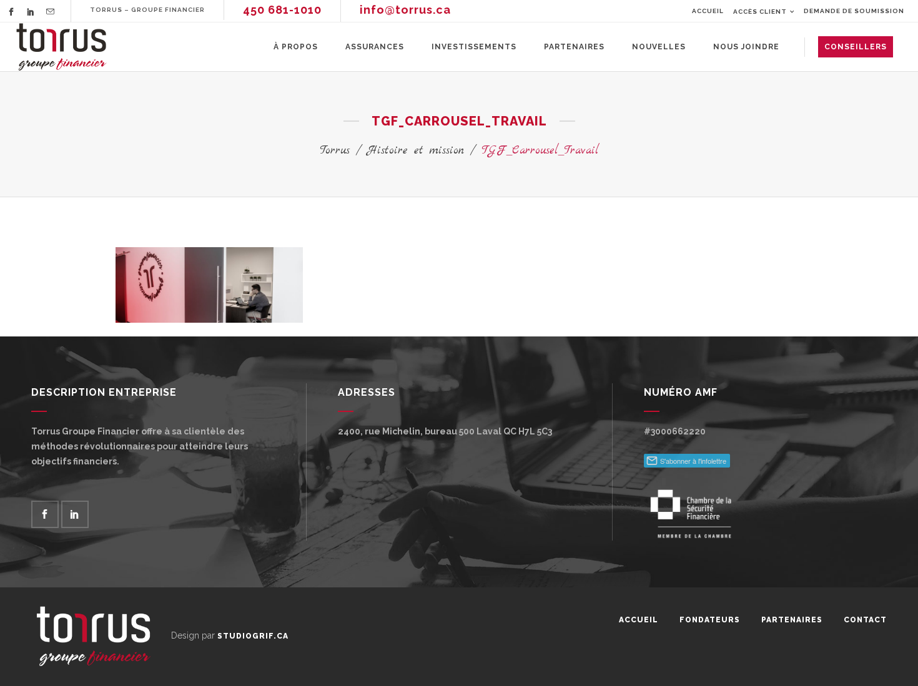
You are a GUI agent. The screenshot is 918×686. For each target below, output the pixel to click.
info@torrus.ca (405, 9)
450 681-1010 (282, 9)
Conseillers (855, 46)
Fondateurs (709, 619)
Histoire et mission (415, 151)
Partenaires (791, 619)
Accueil (708, 10)
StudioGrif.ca (253, 636)
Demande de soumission (854, 10)
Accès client (760, 11)
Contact (865, 619)
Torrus (335, 151)
